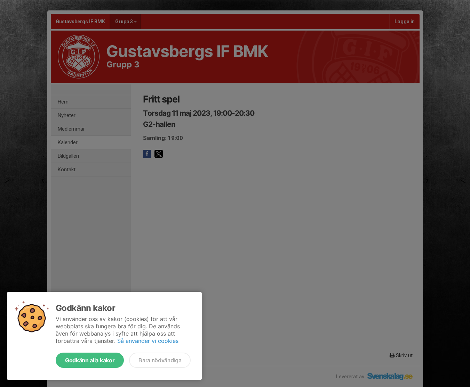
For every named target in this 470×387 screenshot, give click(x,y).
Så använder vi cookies (147, 340)
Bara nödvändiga (159, 360)
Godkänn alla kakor (89, 360)
